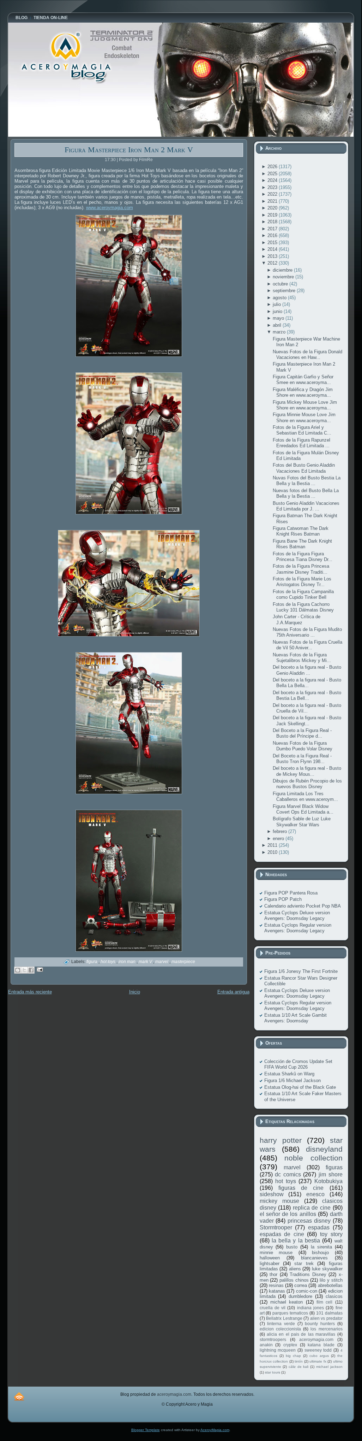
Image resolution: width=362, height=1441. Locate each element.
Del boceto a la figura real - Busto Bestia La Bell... (307, 695)
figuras (334, 1167)
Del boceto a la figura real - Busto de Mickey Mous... (307, 771)
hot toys (108, 961)
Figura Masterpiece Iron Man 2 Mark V (129, 149)
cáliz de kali (298, 1367)
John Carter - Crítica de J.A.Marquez (296, 619)
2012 (273, 263)
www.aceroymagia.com (109, 207)
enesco (315, 1194)
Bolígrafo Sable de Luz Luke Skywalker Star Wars (302, 821)
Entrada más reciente (30, 991)
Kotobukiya (328, 1181)
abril (278, 325)
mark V (146, 961)
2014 (273, 249)
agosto (280, 297)
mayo (279, 318)
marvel (162, 961)
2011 (273, 845)
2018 (273, 221)
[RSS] (19, 1396)
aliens (295, 1268)
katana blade (321, 1344)
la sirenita (321, 1247)
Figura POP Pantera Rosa (291, 893)
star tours (272, 1372)
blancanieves (314, 1257)
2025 (273, 173)
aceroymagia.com (316, 1339)
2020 (273, 208)
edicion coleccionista (280, 1329)
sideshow (272, 1194)
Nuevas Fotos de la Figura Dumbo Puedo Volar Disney (302, 745)
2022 (273, 194)
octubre (281, 284)
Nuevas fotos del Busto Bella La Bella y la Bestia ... (306, 493)
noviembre (284, 276)
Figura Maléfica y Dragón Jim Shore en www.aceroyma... (303, 392)
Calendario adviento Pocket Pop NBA (302, 906)
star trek (303, 1263)
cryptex (290, 1344)
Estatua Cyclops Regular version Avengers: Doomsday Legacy (297, 927)
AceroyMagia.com (214, 1430)
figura (92, 961)
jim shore (331, 1174)
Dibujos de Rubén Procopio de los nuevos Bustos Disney (307, 783)
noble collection (313, 1158)
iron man (128, 961)
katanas (277, 1291)
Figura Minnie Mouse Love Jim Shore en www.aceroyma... (304, 417)
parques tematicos (290, 1313)
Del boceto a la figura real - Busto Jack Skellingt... (307, 720)
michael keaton (286, 1302)
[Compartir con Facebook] (31, 970)
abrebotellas (330, 1285)
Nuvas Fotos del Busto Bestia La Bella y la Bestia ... (306, 480)
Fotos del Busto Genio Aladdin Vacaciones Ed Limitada (304, 467)
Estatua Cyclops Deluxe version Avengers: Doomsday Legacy (297, 915)
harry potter (281, 1140)
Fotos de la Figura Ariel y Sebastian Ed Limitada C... (302, 430)
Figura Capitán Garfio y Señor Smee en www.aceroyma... (303, 379)
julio (277, 304)
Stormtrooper (276, 1227)
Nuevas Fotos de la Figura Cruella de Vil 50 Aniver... (307, 644)
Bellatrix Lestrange (284, 1318)
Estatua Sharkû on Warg (289, 1073)
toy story (331, 1234)
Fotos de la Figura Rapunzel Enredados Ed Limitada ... (301, 442)
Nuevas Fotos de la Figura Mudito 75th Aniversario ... (307, 632)
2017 (273, 228)
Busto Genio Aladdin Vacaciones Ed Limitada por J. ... (306, 506)
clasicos (334, 1296)
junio (278, 311)
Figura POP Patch (283, 899)
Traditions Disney (308, 1274)
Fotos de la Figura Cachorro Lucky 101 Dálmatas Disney (303, 607)
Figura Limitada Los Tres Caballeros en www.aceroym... (305, 796)
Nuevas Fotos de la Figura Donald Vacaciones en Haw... (307, 354)
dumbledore (300, 1296)
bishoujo (320, 1252)
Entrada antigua (233, 991)
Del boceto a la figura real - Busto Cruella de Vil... (307, 708)
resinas (276, 1285)
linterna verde (281, 1323)
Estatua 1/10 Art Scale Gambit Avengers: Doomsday (295, 1017)
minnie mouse (276, 1252)
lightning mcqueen (278, 1350)
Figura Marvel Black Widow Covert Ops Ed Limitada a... (303, 809)
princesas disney (309, 1221)
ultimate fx (317, 1361)
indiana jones (310, 1307)
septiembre (285, 290)
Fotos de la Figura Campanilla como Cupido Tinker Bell (303, 594)
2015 (273, 242)
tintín (299, 1361)
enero (279, 838)
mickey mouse (279, 1201)
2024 (273, 180)
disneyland (324, 1149)
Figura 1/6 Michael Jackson (292, 1080)
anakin (266, 1344)
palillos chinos (294, 1280)
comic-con (306, 1291)
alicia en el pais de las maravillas (301, 1334)
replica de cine (312, 1208)
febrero (280, 831)
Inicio (134, 991)
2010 (273, 852)
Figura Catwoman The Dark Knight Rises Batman (300, 531)
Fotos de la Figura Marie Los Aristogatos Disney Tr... (302, 581)
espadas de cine (282, 1234)
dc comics (288, 1174)
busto (291, 1247)
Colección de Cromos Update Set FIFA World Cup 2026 (298, 1064)
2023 (273, 187)
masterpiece (183, 961)
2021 (273, 201)
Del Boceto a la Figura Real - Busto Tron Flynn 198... (302, 758)
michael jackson (329, 1367)
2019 (273, 215)
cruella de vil (273, 1307)
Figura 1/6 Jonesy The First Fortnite (301, 971)
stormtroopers (273, 1339)
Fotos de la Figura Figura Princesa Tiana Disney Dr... (302, 556)
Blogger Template (145, 1430)
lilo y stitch (331, 1280)
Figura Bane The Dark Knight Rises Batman (302, 543)
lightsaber (269, 1263)
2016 (273, 235)
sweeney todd (318, 1350)
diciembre (283, 270)
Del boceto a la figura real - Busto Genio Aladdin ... (307, 670)
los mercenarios (326, 1329)
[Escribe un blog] (17, 970)
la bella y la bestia (296, 1241)
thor (273, 1274)
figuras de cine (301, 1188)
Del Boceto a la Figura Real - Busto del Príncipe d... (302, 733)
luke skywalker (327, 1268)
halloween (270, 1257)
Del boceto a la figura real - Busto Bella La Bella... (307, 682)
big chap (293, 1356)
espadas (319, 1227)
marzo (280, 332)
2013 (273, 256)
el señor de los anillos (288, 1214)
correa (300, 1285)
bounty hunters (320, 1323)
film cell (324, 1302)
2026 (273, 166)
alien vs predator (326, 1318)
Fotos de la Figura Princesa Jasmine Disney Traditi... (301, 568)
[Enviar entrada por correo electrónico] (39, 969)
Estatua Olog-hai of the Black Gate (300, 1087)
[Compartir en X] (24, 970)
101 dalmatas (329, 1313)
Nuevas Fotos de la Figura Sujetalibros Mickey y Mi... (302, 657)
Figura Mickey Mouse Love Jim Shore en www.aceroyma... (305, 405)
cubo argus (319, 1356)
